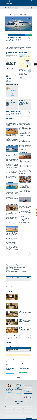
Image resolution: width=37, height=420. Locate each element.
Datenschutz (26, 419)
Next (31, 24)
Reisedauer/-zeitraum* (25, 405)
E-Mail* (15, 405)
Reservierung (26, 34)
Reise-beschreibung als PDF (29, 71)
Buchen (23, 372)
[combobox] (9, 406)
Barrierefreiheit (29, 419)
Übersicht (6, 34)
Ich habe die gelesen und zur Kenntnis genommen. (28, 391)
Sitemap (19, 419)
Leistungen (13, 34)
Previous (5, 24)
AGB (23, 419)
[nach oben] (18, 377)
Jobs (8, 419)
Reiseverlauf (9, 34)
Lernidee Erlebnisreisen (8, 2)
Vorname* (6, 407)
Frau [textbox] (5, 406)
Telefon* (15, 407)
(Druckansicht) (29, 74)
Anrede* (6, 405)
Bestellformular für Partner (18, 393)
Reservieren (10, 373)
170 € (30, 349)
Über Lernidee (11, 419)
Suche (31, 1)
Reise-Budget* (24, 407)
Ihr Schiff (16, 34)
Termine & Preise (20, 34)
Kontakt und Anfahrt (15, 419)
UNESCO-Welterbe (8, 56)
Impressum (22, 419)
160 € (30, 350)
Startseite (7, 419)
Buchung (30, 34)
